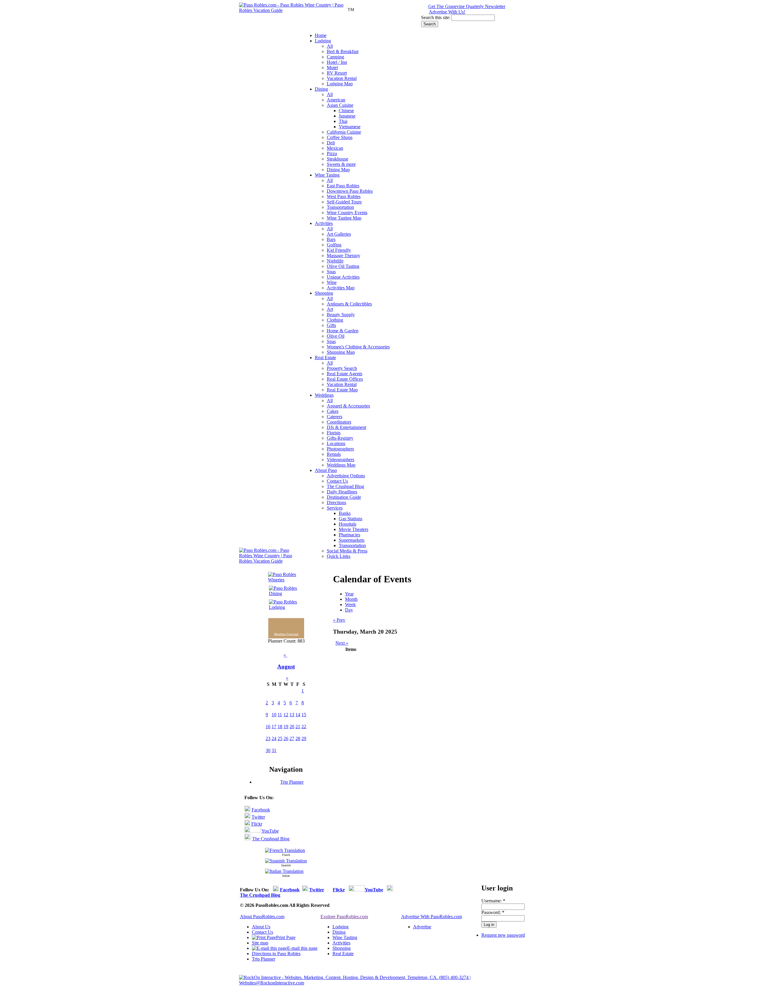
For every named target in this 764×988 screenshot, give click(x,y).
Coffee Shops (339, 137)
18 (280, 726)
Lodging (323, 40)
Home (320, 35)
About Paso (326, 470)
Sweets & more (341, 164)
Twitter (258, 816)
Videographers (340, 459)
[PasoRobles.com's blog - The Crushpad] (247, 838)
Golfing (334, 244)
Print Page (285, 937)
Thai (343, 121)
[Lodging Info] (284, 607)
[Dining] (284, 593)
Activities (324, 223)
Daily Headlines (342, 491)
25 (280, 738)
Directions (336, 502)
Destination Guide (344, 497)
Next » (341, 643)
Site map (260, 942)
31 (274, 750)
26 (286, 738)
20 (291, 726)
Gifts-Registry (340, 438)
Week (350, 604)
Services (335, 507)
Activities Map (341, 287)
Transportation (340, 207)
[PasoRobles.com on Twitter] (247, 816)
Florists (334, 432)
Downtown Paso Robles (350, 191)
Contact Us (337, 481)
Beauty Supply (341, 314)
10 (274, 714)
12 (286, 714)
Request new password (503, 935)
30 (268, 750)
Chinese (346, 110)
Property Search (342, 368)
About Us (261, 926)
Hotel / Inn (337, 62)
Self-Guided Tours (344, 201)
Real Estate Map (342, 389)
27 (291, 738)
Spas (331, 271)
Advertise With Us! (447, 11)
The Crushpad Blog (345, 486)
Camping (335, 56)
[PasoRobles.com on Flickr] (247, 823)
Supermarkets (351, 540)
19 (286, 726)
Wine (332, 282)
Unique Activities (343, 277)
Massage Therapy (343, 255)
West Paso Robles (344, 196)
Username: (493, 900)
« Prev (339, 620)
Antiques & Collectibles (349, 303)
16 (268, 726)
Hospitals (347, 524)
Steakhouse (337, 158)
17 (274, 726)
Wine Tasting (327, 174)
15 (303, 714)
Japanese (347, 115)
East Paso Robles (343, 185)
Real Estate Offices (345, 379)
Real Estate (325, 357)
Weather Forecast (286, 634)
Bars (331, 239)
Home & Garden (342, 330)
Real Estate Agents (344, 373)
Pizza (332, 153)
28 (297, 738)
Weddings (324, 395)
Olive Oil (335, 336)
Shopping (324, 293)
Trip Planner (292, 782)
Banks (345, 513)
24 (274, 738)
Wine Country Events (347, 212)
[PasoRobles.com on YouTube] (252, 830)
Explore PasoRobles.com (344, 916)
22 (303, 726)
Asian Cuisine (340, 105)
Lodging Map (340, 83)
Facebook (261, 809)
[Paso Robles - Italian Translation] (284, 871)
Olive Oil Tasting (343, 266)
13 (291, 714)
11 (280, 714)
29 (303, 738)
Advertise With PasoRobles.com (431, 916)
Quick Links (338, 556)
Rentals (334, 454)
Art (330, 309)
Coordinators (339, 421)
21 (297, 726)
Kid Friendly (339, 250)
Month (351, 599)
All (330, 46)
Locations (336, 443)
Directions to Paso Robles (276, 953)
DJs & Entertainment (346, 427)
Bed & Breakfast (342, 51)
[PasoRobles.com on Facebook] (247, 809)
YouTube (270, 830)
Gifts (331, 325)
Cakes (332, 411)
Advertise (422, 926)
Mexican (335, 148)
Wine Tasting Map (344, 217)
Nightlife (335, 260)
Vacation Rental (342, 78)
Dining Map (338, 169)
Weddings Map (341, 464)
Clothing (335, 319)
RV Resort (337, 72)
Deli (331, 142)
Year (349, 593)
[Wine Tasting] (284, 579)
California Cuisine (344, 132)
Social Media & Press (347, 550)
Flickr (256, 823)
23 (268, 738)
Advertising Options (346, 475)
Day (349, 609)
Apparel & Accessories (348, 405)
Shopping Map (341, 352)
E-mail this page (302, 948)
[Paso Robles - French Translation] (285, 850)
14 (297, 714)
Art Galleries (339, 234)
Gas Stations (350, 518)
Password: (492, 912)
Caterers (334, 416)
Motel (332, 67)
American (336, 99)
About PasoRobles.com (262, 916)
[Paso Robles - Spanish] (286, 860)
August (286, 666)
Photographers (340, 448)
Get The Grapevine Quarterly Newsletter (466, 6)
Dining (321, 89)
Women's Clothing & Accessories (358, 346)
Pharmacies (349, 534)
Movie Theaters (353, 529)
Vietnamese (350, 126)
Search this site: (436, 17)
